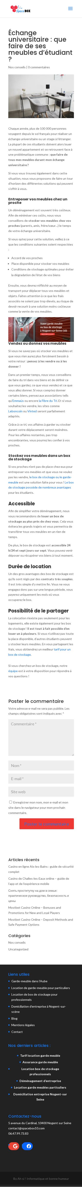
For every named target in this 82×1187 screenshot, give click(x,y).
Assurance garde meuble (40, 1062)
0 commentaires (39, 67)
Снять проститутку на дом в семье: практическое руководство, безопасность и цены (38, 896)
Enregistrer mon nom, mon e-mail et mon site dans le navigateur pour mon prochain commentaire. (38, 807)
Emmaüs (18, 401)
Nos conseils (17, 67)
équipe (13, 671)
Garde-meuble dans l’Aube (29, 981)
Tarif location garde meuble (40, 1055)
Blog (14, 1018)
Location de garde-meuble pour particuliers (40, 988)
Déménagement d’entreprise (40, 1081)
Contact (17, 1032)
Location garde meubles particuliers (40, 1087)
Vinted (32, 411)
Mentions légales (23, 1025)
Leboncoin (15, 411)
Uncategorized (18, 949)
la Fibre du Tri (48, 401)
